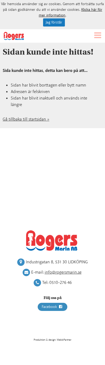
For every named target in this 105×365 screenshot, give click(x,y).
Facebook (50, 307)
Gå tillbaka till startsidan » (26, 119)
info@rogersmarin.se (63, 272)
